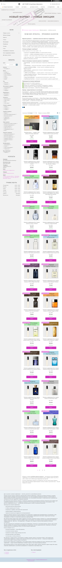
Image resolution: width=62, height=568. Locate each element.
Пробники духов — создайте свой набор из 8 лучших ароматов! (31, 133)
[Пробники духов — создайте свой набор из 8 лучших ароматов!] (31, 123)
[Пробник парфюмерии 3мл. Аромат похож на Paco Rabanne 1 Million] (50, 329)
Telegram (34, 552)
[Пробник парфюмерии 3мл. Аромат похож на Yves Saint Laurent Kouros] (31, 242)
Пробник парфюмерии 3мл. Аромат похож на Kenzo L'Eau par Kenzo (51, 133)
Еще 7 (5, 119)
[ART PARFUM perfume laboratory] (19, 4)
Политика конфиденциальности (41, 559)
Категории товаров (28, 30)
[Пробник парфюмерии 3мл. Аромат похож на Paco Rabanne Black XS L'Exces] (31, 152)
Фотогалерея (5, 41)
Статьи (4, 39)
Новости (5, 37)
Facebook (7, 552)
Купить (31, 141)
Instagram (7, 553)
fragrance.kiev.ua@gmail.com (8, 170)
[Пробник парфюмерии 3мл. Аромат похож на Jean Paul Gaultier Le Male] (50, 418)
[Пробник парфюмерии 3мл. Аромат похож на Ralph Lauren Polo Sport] (31, 447)
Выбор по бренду (6, 35)
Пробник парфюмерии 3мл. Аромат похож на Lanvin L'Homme (32, 223)
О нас (4, 48)
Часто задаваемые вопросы (9, 52)
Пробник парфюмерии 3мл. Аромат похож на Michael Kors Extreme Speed (31, 369)
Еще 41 (5, 79)
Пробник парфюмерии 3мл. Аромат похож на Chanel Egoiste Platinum (51, 281)
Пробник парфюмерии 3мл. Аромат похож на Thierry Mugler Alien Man (32, 281)
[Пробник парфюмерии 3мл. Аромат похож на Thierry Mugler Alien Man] (31, 271)
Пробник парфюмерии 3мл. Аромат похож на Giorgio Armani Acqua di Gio (51, 252)
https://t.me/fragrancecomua (8, 173)
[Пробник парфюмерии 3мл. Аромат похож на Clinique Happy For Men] (50, 300)
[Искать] (1, 4)
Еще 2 (5, 130)
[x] (24, 107)
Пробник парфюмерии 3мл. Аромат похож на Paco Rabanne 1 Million (51, 339)
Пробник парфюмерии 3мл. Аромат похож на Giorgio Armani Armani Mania (50, 457)
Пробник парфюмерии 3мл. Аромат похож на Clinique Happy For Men (51, 310)
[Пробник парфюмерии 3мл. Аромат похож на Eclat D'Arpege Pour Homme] (31, 182)
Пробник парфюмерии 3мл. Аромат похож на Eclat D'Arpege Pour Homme (31, 192)
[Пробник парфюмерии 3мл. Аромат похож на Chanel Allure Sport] (50, 387)
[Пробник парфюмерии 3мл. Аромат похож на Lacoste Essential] (50, 212)
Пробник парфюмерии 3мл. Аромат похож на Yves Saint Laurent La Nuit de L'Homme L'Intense (51, 163)
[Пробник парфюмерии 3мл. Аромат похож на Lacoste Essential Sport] (31, 418)
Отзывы (4, 46)
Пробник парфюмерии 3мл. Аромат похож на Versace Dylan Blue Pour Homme (32, 398)
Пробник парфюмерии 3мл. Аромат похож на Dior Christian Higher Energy (31, 339)
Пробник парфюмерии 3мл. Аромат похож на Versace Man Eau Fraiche (51, 369)
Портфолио (5, 44)
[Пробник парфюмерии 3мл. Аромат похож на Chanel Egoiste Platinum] (50, 271)
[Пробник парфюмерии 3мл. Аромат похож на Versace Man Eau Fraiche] (50, 358)
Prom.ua (36, 558)
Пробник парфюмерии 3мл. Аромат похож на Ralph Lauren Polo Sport (32, 457)
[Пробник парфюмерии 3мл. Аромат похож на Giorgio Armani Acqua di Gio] (50, 242)
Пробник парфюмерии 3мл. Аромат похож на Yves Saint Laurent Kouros (32, 252)
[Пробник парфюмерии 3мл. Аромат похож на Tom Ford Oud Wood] (31, 300)
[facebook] (22, 107)
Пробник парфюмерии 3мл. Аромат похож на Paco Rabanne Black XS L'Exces (32, 163)
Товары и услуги (6, 33)
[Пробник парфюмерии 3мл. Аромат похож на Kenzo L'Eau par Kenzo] (50, 123)
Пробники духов (35, 30)
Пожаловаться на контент (31, 559)
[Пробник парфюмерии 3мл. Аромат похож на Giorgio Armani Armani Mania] (50, 447)
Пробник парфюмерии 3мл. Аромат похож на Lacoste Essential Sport (32, 428)
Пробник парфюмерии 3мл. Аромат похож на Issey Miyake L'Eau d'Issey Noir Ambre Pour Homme (51, 193)
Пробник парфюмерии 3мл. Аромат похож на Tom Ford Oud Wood (32, 310)
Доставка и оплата (7, 55)
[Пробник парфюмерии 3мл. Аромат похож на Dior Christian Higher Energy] (31, 329)
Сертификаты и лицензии (8, 50)
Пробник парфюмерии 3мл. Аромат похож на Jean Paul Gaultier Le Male (51, 428)
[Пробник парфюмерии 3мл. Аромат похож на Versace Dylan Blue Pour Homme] (31, 387)
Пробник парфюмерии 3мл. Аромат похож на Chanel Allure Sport (51, 398)
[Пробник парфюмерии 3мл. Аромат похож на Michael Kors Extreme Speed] (31, 358)
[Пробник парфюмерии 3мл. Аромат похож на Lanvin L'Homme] (31, 212)
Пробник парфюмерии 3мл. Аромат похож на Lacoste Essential (51, 223)
